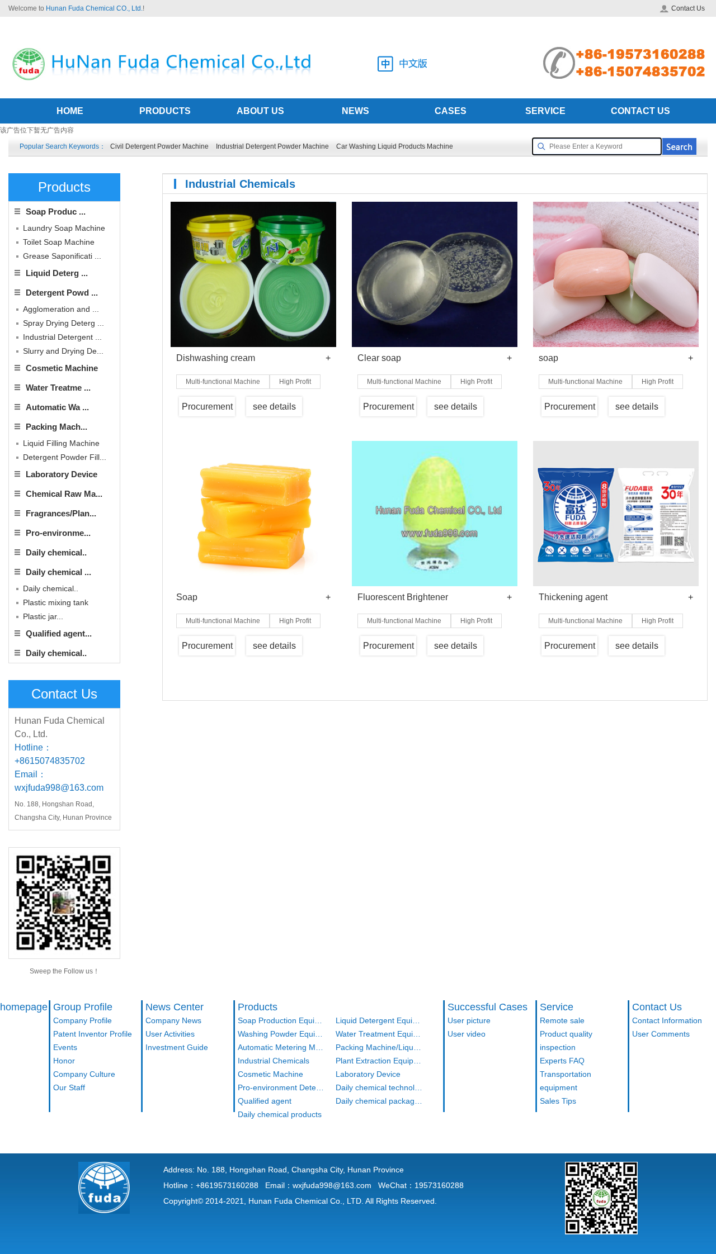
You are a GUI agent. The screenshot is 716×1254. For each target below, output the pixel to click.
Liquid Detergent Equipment (379, 1020)
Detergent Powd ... (62, 292)
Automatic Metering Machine (281, 1047)
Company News (173, 1020)
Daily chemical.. (56, 552)
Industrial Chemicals (273, 1060)
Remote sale (562, 1020)
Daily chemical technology (379, 1087)
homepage (24, 1007)
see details (274, 406)
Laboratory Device (61, 474)
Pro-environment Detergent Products (281, 1087)
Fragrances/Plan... (61, 513)
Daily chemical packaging (379, 1100)
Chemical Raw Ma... (64, 493)
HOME (69, 111)
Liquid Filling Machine (61, 443)
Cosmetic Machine (62, 368)
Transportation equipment (565, 1081)
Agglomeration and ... (61, 309)
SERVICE (545, 111)
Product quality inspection (566, 1040)
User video (466, 1033)
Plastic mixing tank (55, 602)
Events (65, 1047)
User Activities (170, 1033)
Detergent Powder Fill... (64, 457)
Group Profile (82, 1007)
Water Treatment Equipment (379, 1033)
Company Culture (84, 1074)
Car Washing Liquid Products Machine (394, 146)
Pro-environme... (58, 533)
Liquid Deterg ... (57, 273)
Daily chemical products (280, 1114)
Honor (64, 1060)
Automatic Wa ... (57, 407)
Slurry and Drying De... (63, 350)
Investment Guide (176, 1047)
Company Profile (82, 1020)
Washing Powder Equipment (281, 1033)
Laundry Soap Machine (64, 228)
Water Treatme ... (58, 387)
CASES (451, 111)
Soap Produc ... (56, 211)
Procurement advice (207, 409)
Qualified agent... (59, 633)
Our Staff (69, 1087)
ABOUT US (260, 111)
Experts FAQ (562, 1060)
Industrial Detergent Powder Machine (272, 146)
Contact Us (688, 8)
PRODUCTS (165, 111)
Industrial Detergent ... (62, 336)
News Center (174, 1007)
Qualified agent (264, 1100)
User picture (469, 1020)
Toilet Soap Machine (59, 242)
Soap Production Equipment (281, 1020)
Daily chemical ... (58, 572)
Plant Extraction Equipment (379, 1060)
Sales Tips (558, 1100)
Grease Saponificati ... (62, 255)
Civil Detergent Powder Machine (159, 146)
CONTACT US (640, 111)
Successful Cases (487, 1007)
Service (556, 1007)
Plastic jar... (43, 616)
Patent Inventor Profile (92, 1033)
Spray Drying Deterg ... (63, 323)
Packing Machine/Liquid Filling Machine (379, 1047)
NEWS (355, 111)
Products (257, 1007)
